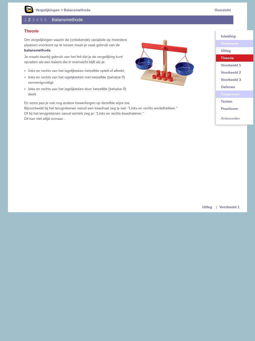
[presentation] (123, 77)
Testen (226, 101)
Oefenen (228, 87)
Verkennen (230, 43)
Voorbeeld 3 (231, 80)
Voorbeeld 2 (231, 72)
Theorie (227, 58)
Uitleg (226, 51)
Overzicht (223, 10)
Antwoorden (230, 118)
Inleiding (228, 36)
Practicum (229, 109)
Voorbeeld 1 (231, 65)
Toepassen (230, 94)
